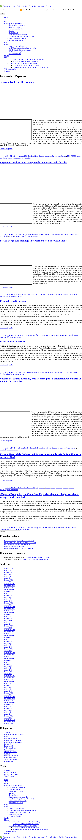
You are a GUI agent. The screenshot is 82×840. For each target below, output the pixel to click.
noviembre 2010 (9, 699)
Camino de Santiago (11, 738)
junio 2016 (8, 572)
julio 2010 (7, 706)
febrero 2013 (8, 649)
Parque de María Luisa (16, 46)
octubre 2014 (8, 610)
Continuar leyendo (6, 149)
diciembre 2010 (9, 697)
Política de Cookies (57, 837)
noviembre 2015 (9, 586)
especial (67, 528)
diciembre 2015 (9, 584)
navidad (73, 528)
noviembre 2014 (9, 609)
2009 (33, 488)
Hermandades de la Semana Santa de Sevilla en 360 (30, 67)
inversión (59, 488)
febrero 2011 (8, 693)
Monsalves (61, 448)
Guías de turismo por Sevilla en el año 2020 (19, 541)
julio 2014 (7, 616)
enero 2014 (8, 628)
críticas (35, 156)
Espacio (41, 156)
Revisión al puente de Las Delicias (16, 546)
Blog (6, 42)
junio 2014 (8, 618)
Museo (68, 448)
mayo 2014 (8, 620)
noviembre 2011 (9, 678)
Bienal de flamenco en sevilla (18, 35)
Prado (64, 335)
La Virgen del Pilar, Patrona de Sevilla (37, 557)
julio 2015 (7, 593)
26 (37, 488)
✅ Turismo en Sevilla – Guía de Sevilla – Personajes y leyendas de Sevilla (25, 6)
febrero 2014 (8, 626)
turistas (17, 236)
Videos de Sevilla (10, 69)
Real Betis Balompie (15, 52)
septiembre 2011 (9, 681)
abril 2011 (7, 689)
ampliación (35, 448)
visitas (23, 236)
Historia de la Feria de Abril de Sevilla (26, 61)
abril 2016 (7, 576)
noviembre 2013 (9, 632)
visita (14, 529)
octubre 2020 (8, 568)
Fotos (6, 21)
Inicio (6, 17)
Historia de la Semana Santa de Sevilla (26, 65)
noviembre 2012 (9, 655)
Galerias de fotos (10, 748)
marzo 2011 (8, 691)
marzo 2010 (8, 714)
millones (65, 488)
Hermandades (13, 33)
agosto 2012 (8, 660)
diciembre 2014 (9, 607)
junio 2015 (8, 595)
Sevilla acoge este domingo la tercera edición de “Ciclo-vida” (33, 240)
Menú (2, 13)
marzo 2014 (8, 624)
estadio (47, 234)
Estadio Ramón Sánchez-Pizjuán (20, 50)
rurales (9, 529)
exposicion (62, 234)
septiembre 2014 (9, 612)
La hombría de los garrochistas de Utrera (34, 559)
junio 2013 (8, 641)
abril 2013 (7, 645)
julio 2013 (7, 639)
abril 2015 (7, 599)
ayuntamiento (48, 372)
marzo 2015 (8, 601)
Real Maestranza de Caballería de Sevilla (22, 48)
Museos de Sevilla (15, 54)
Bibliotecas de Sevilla (16, 40)
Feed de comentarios (11, 774)
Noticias (11, 31)
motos (77, 234)
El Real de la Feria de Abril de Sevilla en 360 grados (26, 59)
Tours (6, 19)
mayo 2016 (8, 574)
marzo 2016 (8, 578)
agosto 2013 (8, 637)
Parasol (63, 156)
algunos (38, 528)
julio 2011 (7, 683)
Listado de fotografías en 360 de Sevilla (22, 36)
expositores (70, 234)
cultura (56, 372)
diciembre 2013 (9, 630)
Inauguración (49, 156)
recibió (2, 490)
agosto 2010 (8, 704)
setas (79, 156)
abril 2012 (7, 668)
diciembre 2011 (9, 676)
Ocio (6, 44)
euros (53, 488)
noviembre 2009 (9, 722)
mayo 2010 (8, 710)
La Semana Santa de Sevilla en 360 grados (23, 63)
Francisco (69, 372)
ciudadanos (51, 294)
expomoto (54, 234)
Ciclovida (43, 294)
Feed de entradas (10, 772)
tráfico (7, 296)
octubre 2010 (8, 700)
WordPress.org (9, 776)
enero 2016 (8, 582)
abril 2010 (7, 712)
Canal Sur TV (46, 528)
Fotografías (8, 744)
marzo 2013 (8, 647)
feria (59, 335)
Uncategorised (9, 761)
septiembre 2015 (9, 589)
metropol (58, 156)
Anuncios (7, 733)
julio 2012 (7, 662)
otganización (73, 294)
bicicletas (36, 294)
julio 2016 (7, 570)
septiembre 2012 (9, 658)
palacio (73, 448)
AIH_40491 (9, 156)
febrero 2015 (8, 603)
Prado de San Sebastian (13, 301)
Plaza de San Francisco (12, 341)
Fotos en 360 (8, 746)
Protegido (3, 529)
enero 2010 (8, 718)
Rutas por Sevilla (14, 27)
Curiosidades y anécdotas (12, 740)
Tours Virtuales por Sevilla (17, 38)
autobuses (48, 335)
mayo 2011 (8, 687)
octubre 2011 (8, 679)
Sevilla (6, 56)
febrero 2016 (8, 580)
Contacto (7, 71)
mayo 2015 (8, 597)
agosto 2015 (8, 591)
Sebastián (70, 335)
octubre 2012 (8, 656)
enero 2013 (8, 651)
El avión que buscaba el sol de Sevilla (17, 545)
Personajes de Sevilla (16, 29)
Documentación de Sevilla (13, 23)
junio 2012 (8, 664)
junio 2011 (7, 685)
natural (71, 488)
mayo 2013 (8, 643)
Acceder (7, 770)
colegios (54, 528)
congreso (59, 294)
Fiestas (6, 58)
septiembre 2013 (9, 635)
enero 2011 (8, 695)
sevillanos (8, 158)
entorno (48, 448)
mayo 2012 (8, 666)
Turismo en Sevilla (10, 759)
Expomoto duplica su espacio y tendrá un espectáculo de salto (33, 162)
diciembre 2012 (9, 653)
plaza (75, 372)
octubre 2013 (8, 633)
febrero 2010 (8, 716)
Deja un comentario (24, 158)
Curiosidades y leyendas (17, 25)
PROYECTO (71, 156)
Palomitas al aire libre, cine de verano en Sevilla (20, 543)
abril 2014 (7, 622)
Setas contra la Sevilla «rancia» (17, 82)
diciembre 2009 (9, 720)
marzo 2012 (8, 670)
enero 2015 (8, 605)
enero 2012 (8, 674)
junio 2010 (8, 708)
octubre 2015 (8, 588)
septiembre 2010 (9, 702)
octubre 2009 (8, 723)
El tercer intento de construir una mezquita (18, 548)
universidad (4, 337)
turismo (15, 158)
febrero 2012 (8, 672)
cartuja (36, 234)
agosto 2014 (8, 614)
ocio (1, 236)
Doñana (41, 488)
